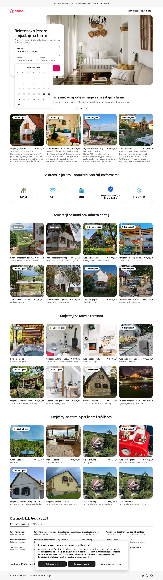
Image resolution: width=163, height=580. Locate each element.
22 (44, 94)
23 (49, 94)
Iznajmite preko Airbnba (139, 10)
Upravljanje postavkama (111, 564)
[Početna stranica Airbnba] (16, 11)
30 (49, 99)
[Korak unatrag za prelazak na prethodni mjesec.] (19, 67)
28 (39, 99)
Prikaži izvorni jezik (101, 3)
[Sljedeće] (86, 108)
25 (24, 99)
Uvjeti (49, 575)
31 (19, 104)
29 (44, 99)
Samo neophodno (81, 564)
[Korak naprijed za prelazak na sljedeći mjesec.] (48, 67)
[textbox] (26, 60)
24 (19, 99)
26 (29, 99)
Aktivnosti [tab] (37, 524)
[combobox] (37, 51)
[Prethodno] (77, 108)
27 (34, 99)
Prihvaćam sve (52, 564)
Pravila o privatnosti (36, 575)
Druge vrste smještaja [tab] (19, 524)
